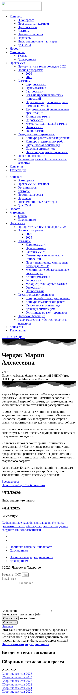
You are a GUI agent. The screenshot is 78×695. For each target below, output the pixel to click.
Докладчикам (27, 59)
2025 (29, 77)
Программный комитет (33, 23)
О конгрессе (26, 20)
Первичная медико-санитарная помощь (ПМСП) (47, 103)
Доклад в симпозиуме (40, 148)
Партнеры (24, 37)
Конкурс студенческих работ (45, 141)
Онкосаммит (34, 127)
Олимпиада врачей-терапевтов (47, 152)
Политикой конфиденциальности (25, 644)
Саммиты (24, 80)
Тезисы (22, 55)
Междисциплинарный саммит (46, 123)
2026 (29, 73)
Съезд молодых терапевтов (36, 134)
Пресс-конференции (31, 155)
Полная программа (30, 70)
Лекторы (24, 30)
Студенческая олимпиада (43, 145)
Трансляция (18, 170)
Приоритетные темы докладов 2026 (42, 66)
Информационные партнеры (37, 41)
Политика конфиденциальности (31, 547)
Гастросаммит (35, 91)
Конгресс (16, 16)
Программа (17, 62)
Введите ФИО (12, 574)
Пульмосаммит (36, 88)
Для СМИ (24, 45)
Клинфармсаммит (38, 116)
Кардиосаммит (36, 84)
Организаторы (27, 27)
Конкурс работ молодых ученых (48, 138)
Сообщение (10, 610)
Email (6, 578)
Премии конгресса (30, 34)
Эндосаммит (34, 120)
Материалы (17, 52)
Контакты (16, 166)
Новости (15, 48)
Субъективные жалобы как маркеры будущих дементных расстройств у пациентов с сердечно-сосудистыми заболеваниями (35, 526)
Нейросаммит (35, 130)
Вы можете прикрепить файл (21, 614)
